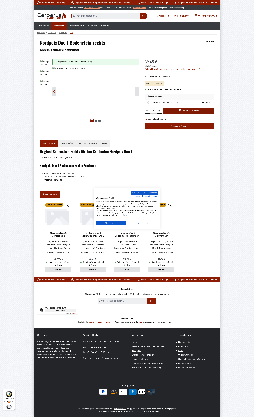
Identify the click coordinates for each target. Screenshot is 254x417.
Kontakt (135, 342)
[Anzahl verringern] (147, 111)
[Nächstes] (137, 91)
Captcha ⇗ (71, 313)
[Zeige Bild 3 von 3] (99, 121)
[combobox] (106, 16)
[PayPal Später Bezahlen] (103, 392)
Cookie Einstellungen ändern (191, 359)
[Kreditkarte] (151, 392)
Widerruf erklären (186, 367)
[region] (89, 91)
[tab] (49, 143)
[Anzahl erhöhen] (159, 111)
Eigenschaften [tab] (66, 143)
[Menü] (13, 390)
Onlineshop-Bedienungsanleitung (147, 363)
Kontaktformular (139, 8)
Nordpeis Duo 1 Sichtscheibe (165, 103)
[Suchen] (143, 16)
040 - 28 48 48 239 (92, 8)
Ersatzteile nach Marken (143, 355)
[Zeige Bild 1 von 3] (92, 121)
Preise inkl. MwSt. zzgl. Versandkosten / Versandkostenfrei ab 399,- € (172, 69)
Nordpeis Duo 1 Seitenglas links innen (92, 234)
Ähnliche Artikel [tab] (49, 194)
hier (126, 215)
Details (58, 269)
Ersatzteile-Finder (140, 359)
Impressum (183, 346)
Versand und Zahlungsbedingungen (148, 346)
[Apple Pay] (142, 392)
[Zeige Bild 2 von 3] (96, 121)
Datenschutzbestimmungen (100, 322)
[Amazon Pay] (113, 392)
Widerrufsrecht (185, 355)
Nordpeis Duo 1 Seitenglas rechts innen (127, 234)
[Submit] (151, 301)
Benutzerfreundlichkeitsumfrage (147, 367)
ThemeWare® (153, 412)
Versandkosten (120, 409)
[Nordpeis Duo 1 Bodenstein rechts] (95, 95)
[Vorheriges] (54, 91)
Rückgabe (136, 351)
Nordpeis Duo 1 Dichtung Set (161, 234)
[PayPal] (133, 392)
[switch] (9, 407)
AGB (140, 322)
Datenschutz (184, 342)
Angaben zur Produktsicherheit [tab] (93, 143)
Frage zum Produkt (179, 126)
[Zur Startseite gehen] (51, 16)
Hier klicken (60, 311)
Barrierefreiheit (185, 363)
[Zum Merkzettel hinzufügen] (68, 205)
